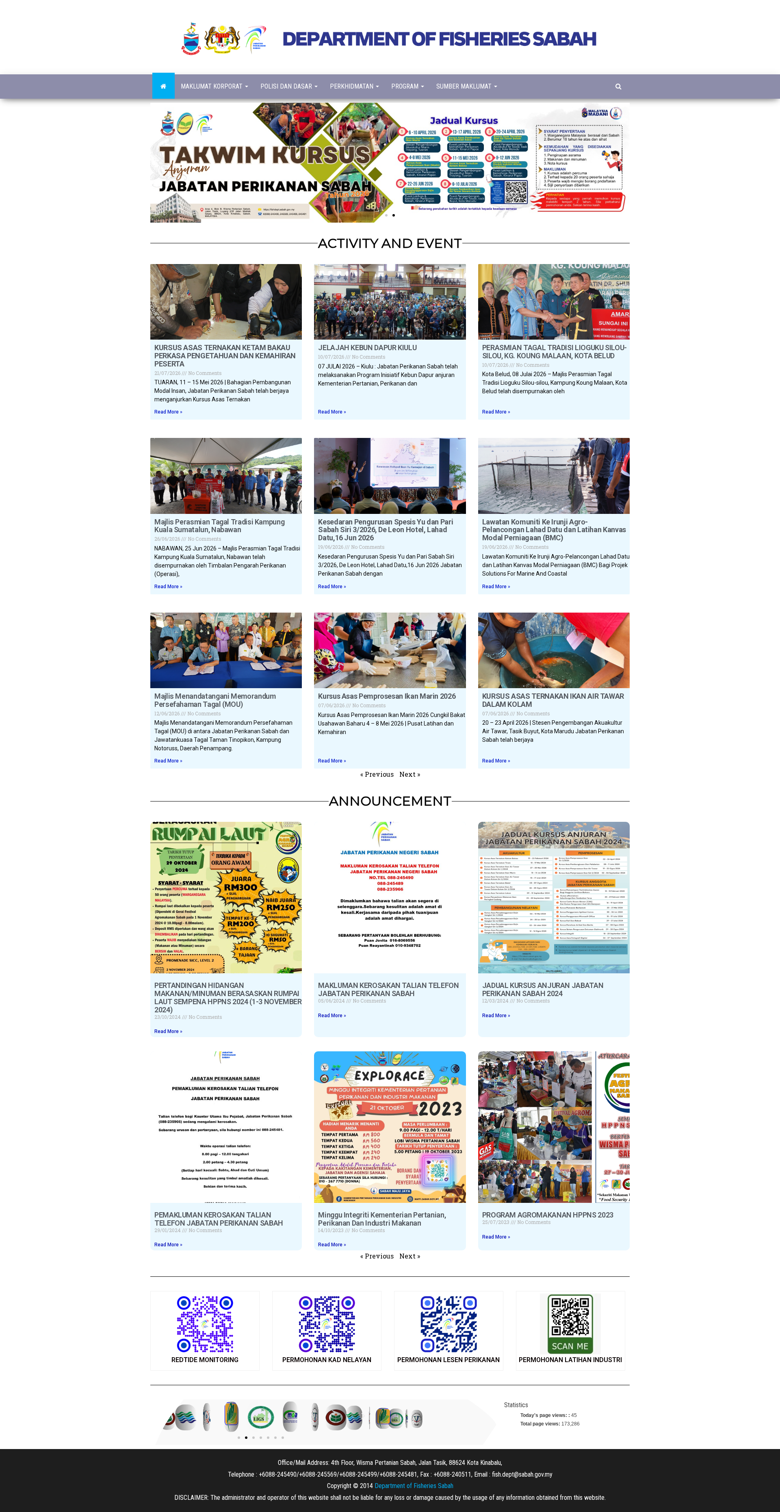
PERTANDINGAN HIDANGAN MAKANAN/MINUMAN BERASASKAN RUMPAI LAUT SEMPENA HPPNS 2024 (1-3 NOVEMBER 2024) (228, 997)
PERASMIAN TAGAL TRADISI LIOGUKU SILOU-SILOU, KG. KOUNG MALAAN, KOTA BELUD (554, 351)
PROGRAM (405, 86)
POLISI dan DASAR (287, 86)
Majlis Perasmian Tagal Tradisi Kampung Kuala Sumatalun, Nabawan (219, 526)
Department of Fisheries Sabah (414, 1486)
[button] (386, 215)
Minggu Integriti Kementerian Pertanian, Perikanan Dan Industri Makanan (382, 1219)
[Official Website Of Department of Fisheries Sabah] (163, 86)
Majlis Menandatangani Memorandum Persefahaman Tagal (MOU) (214, 700)
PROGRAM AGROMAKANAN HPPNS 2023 (547, 1215)
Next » (409, 774)
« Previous (377, 774)
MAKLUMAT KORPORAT (212, 86)
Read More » (168, 412)
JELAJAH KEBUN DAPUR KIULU (367, 347)
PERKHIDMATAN (352, 86)
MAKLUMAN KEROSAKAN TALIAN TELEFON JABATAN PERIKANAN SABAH (388, 989)
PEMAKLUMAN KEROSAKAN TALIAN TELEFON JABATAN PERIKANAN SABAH (218, 1219)
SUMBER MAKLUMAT (464, 86)
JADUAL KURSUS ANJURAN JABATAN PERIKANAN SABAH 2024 (543, 989)
